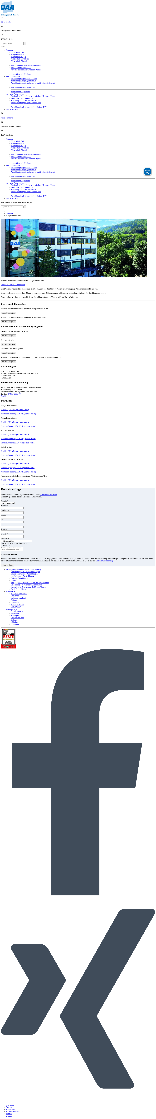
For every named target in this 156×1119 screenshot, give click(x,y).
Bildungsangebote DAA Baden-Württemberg (23, 569)
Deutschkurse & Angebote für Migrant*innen (28, 587)
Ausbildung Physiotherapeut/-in (23, 87)
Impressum (10, 1105)
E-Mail (3, 396)
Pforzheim (15, 613)
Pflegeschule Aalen (18, 52)
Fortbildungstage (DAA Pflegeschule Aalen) (18, 443)
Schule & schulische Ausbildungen (24, 574)
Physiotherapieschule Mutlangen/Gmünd (26, 65)
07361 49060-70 (14, 394)
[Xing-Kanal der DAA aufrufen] (78, 1101)
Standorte (9, 50)
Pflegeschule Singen (18, 57)
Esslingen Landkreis (18, 598)
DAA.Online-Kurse (18, 589)
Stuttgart (14, 620)
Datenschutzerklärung (48, 495)
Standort (5, 539)
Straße (3, 515)
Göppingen (15, 602)
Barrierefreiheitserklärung (15, 1111)
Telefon (4, 529)
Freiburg (14, 600)
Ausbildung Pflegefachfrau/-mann (24, 79)
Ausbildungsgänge (13, 76)
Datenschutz (10, 1107)
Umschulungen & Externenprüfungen (25, 572)
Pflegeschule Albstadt (19, 61)
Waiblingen (15, 622)
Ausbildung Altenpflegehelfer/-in (23, 81)
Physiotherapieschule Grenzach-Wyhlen (26, 70)
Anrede (4, 501)
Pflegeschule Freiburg (19, 54)
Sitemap (9, 1116)
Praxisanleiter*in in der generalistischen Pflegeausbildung (33, 96)
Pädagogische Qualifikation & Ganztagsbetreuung (30, 583)
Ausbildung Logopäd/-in (20, 92)
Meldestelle (10, 1109)
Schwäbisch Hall (17, 618)
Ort (2, 524)
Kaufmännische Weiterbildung (22, 576)
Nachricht (5, 545)
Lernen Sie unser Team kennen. (13, 285)
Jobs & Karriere (12, 109)
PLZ (3, 520)
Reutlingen (15, 615)
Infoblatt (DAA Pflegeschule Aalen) (15, 410)
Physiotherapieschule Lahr (21, 68)
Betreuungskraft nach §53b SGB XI (25, 100)
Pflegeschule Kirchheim (20, 59)
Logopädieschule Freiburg (21, 74)
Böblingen (15, 596)
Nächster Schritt (7, 565)
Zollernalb (15, 624)
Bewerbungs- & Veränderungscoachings (26, 585)
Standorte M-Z (11, 609)
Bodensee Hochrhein (19, 594)
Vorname (5, 505)
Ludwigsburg (16, 607)
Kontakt (9, 1114)
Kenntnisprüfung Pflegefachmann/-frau (26, 103)
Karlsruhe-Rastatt (17, 605)
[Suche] (2, 46)
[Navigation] (4, 46)
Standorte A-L (11, 591)
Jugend (13, 580)
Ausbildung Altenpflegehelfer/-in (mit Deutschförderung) (33, 83)
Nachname (6, 510)
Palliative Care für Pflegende (22, 98)
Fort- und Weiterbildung (15, 94)
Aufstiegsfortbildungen (19, 578)
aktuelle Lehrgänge (8, 313)
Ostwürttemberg (17, 611)
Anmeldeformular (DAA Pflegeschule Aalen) (18, 414)
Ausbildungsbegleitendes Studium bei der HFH (29, 107)
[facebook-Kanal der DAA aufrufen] (78, 895)
